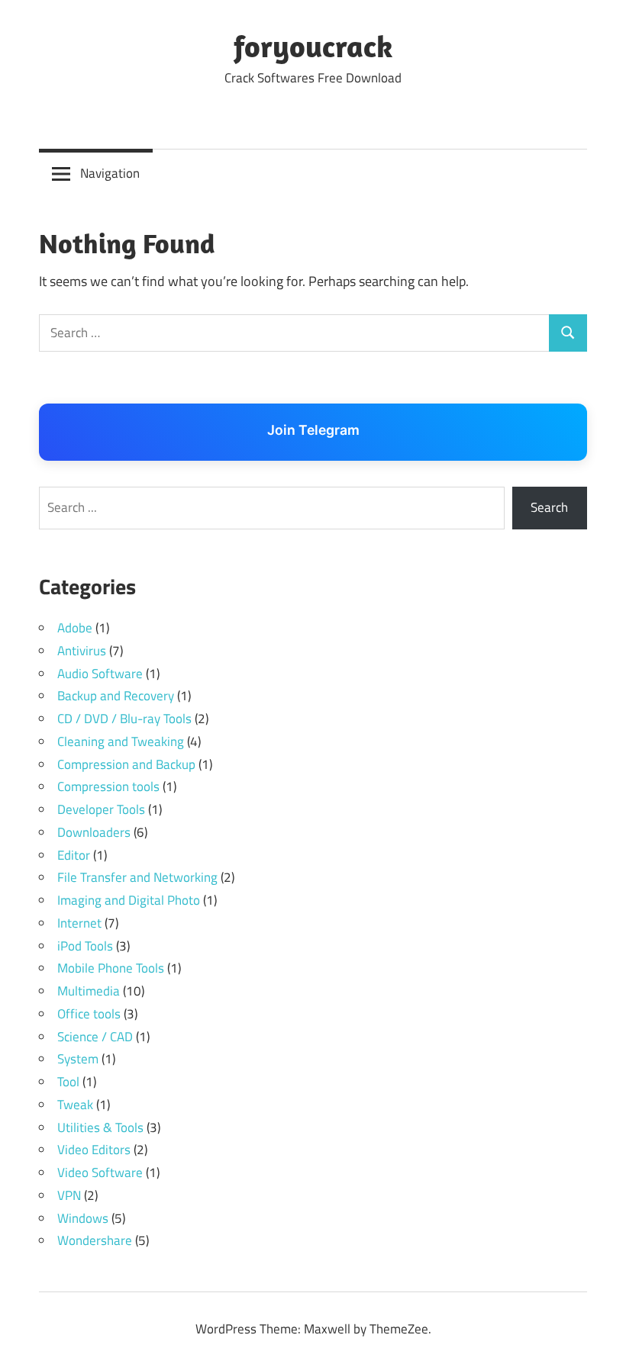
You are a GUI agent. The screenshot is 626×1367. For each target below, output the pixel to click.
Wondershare (94, 1240)
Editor (73, 855)
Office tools (89, 1014)
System (77, 1059)
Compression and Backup (126, 764)
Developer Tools (101, 809)
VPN (69, 1195)
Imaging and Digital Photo (128, 900)
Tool (68, 1082)
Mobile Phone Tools (110, 968)
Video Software (100, 1172)
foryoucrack (313, 46)
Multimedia (88, 991)
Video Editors (94, 1150)
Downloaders (94, 832)
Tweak (75, 1105)
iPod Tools (85, 946)
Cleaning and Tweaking (120, 741)
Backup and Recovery (115, 696)
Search (549, 507)
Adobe (74, 628)
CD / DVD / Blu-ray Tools (124, 719)
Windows (82, 1218)
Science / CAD (95, 1037)
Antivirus (81, 651)
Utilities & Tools (100, 1127)
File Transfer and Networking (137, 877)
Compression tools (108, 786)
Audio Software (100, 674)
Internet (79, 923)
